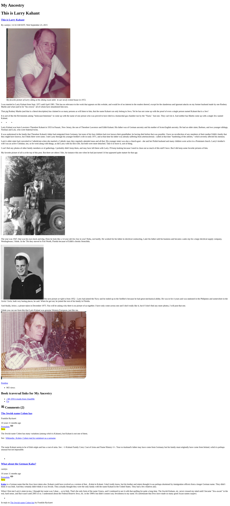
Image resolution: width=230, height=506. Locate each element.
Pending (4, 383)
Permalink (5, 427)
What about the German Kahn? (18, 463)
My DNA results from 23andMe (20, 399)
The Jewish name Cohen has (16, 413)
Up (7, 401)
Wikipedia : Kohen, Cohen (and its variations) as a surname (31, 438)
